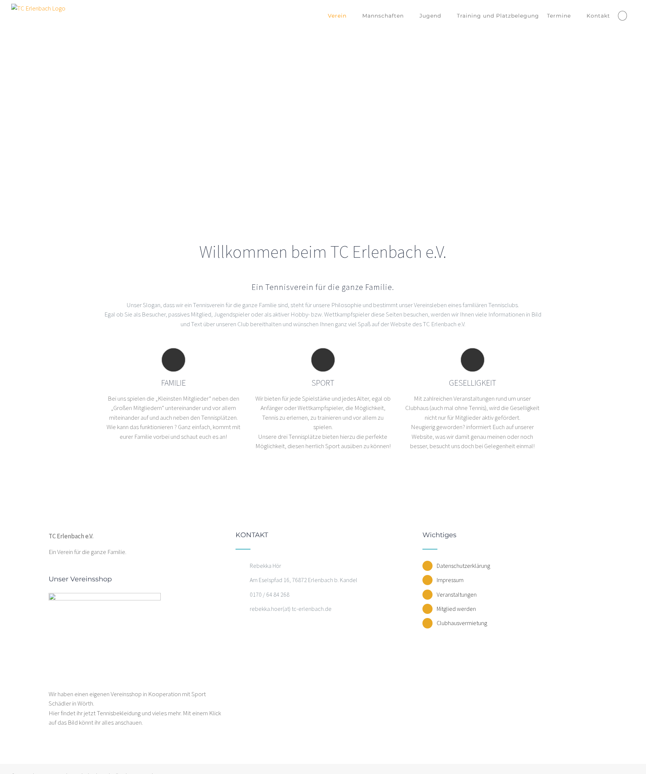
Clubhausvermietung (462, 623)
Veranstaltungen (457, 594)
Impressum (450, 580)
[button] (622, 15)
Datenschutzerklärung (463, 565)
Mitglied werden (456, 608)
